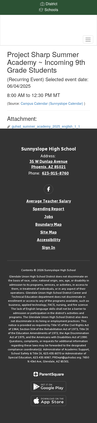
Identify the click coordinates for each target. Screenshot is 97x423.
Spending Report (48, 209)
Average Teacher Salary (48, 201)
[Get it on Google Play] (48, 386)
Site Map (48, 232)
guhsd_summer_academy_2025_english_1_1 (46, 126)
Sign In (48, 247)
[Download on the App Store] (48, 400)
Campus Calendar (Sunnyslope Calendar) (52, 103)
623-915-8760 (55, 173)
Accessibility (48, 240)
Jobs (48, 216)
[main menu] (88, 39)
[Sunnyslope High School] (48, 26)
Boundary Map (48, 224)
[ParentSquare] (48, 374)
